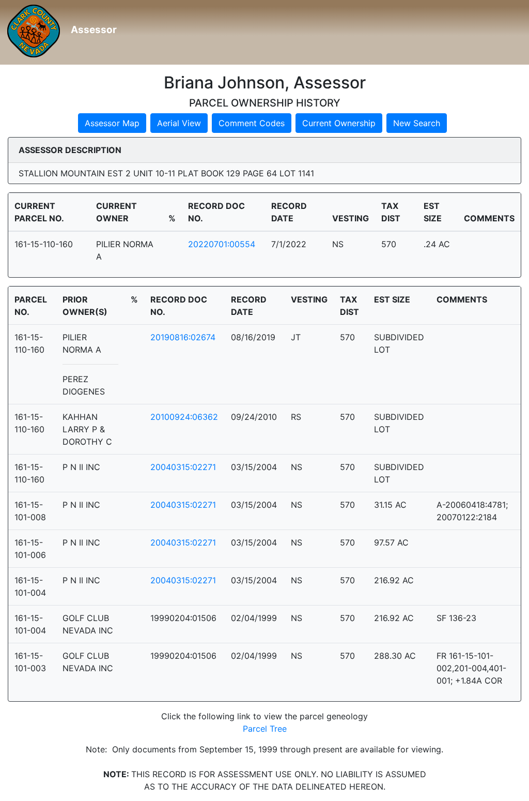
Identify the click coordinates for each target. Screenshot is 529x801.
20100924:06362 (184, 417)
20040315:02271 (183, 467)
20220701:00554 (221, 244)
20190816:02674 (182, 337)
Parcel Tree (265, 728)
